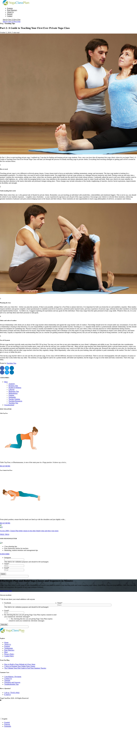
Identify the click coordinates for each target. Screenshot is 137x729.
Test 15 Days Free (14, 20)
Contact (9, 16)
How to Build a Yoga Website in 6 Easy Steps (19, 664)
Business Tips (13, 386)
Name (6, 564)
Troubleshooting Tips (11, 684)
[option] (70, 722)
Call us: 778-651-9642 (11, 693)
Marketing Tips (14, 391)
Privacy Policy (9, 654)
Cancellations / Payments (12, 677)
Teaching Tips (11, 363)
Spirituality (12, 397)
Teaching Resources (15, 401)
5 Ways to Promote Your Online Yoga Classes (19, 666)
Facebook (7, 603)
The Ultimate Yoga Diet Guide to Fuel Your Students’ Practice (25, 668)
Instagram (7, 557)
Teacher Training (14, 399)
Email (6, 568)
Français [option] (7, 724)
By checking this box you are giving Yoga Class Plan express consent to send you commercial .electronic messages (30, 620)
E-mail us (7, 694)
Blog (6, 382)
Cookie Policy (9, 656)
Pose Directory (12, 10)
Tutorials (7, 680)
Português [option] (7, 726)
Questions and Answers (12, 682)
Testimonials (8, 648)
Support (9, 14)
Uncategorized (9, 405)
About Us (10, 12)
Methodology (13, 393)
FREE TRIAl (4, 534)
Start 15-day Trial (6, 591)
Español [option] (7, 722)
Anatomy (12, 384)
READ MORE (5, 466)
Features (10, 8)
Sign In (5, 20)
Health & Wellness (15, 387)
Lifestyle (11, 389)
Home (6, 642)
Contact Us (8, 678)
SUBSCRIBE (5, 554)
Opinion (11, 395)
